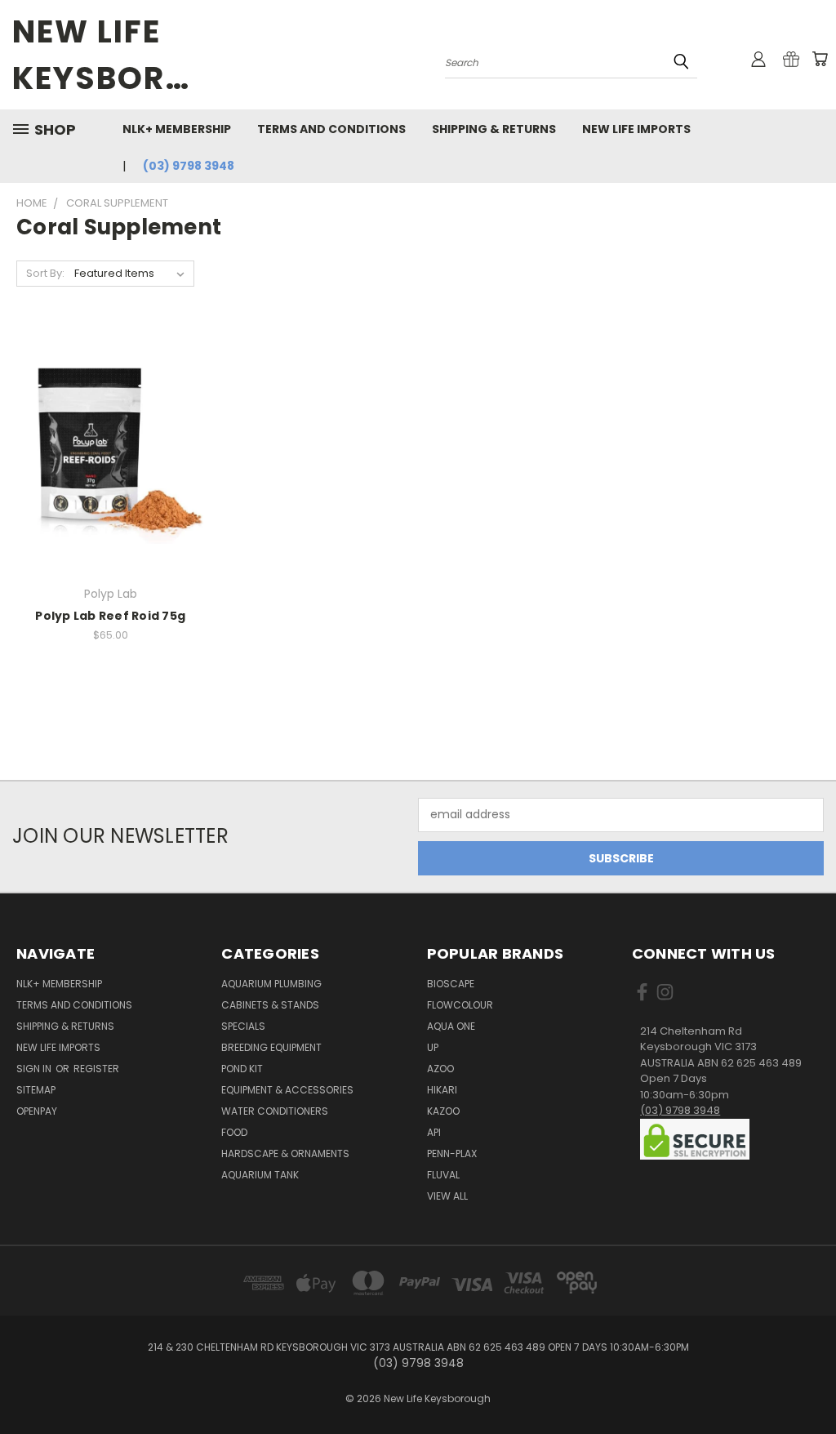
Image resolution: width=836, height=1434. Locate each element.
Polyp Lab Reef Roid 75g (110, 616)
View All (447, 1196)
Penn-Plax (452, 1153)
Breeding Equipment (271, 1047)
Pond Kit (242, 1069)
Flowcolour (460, 1005)
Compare (105, 449)
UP (432, 1047)
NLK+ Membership (176, 129)
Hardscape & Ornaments (285, 1153)
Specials (243, 1026)
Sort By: (45, 273)
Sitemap (36, 1090)
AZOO (440, 1069)
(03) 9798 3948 (188, 166)
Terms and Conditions (331, 129)
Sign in (35, 1069)
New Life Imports (636, 129)
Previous (811, 1383)
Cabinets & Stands (270, 1005)
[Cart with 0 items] (820, 59)
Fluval (443, 1175)
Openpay (36, 1111)
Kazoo (443, 1111)
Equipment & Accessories (287, 1090)
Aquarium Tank (260, 1175)
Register (96, 1069)
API (434, 1132)
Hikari (442, 1090)
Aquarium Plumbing (271, 984)
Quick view (110, 417)
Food (234, 1132)
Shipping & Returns (494, 129)
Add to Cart (110, 479)
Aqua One (451, 1026)
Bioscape (450, 984)
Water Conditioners (274, 1111)
